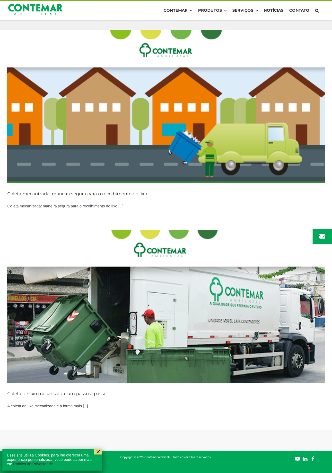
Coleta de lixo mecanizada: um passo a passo (56, 393)
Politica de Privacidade (33, 464)
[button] (317, 10)
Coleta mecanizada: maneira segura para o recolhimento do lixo (77, 193)
